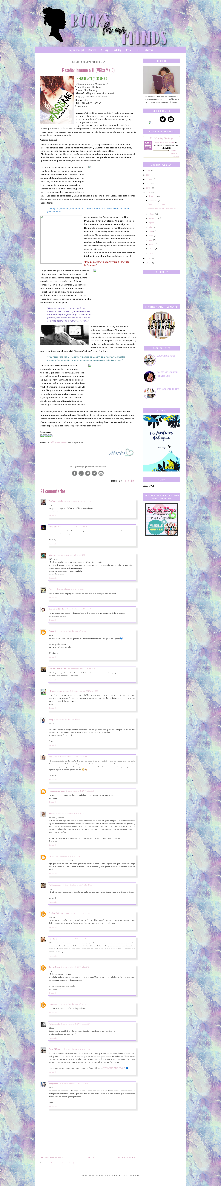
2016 (148, 258)
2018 (148, 188)
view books (175, 156)
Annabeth (53, 757)
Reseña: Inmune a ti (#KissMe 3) (162, 208)
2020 (148, 179)
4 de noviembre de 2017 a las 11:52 (70, 555)
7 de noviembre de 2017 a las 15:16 (66, 856)
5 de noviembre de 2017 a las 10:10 (68, 719)
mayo (151, 236)
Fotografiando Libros (57, 791)
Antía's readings (55, 885)
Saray (51, 719)
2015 (148, 263)
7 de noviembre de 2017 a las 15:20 (77, 885)
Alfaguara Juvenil (59, 442)
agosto (152, 223)
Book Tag (117, 50)
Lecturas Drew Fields (57, 669)
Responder (53, 515)
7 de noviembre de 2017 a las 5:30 (72, 757)
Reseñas (92, 50)
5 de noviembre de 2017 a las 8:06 (81, 669)
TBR (137, 50)
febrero (152, 249)
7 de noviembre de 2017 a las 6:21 (80, 791)
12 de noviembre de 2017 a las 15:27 (76, 1024)
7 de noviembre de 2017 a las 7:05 (72, 813)
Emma (51, 589)
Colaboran (148, 50)
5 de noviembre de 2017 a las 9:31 (84, 691)
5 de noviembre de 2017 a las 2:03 (69, 589)
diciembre (153, 196)
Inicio (91, 1157)
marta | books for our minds (164, 142)
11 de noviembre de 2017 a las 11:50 (73, 939)
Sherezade (53, 813)
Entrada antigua (126, 1157)
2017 (148, 192)
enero (151, 253)
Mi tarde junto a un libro (59, 691)
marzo (151, 244)
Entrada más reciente (52, 1157)
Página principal (76, 50)
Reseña (130, 481)
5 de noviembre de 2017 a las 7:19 (72, 631)
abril (151, 240)
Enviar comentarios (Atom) (62, 1163)
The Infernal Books (56, 609)
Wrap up (104, 50)
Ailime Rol (53, 631)
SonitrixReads (54, 967)
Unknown (53, 1004)
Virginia (52, 555)
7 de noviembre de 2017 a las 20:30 (74, 913)
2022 (148, 171)
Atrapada (53, 527)
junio (151, 231)
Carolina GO (54, 913)
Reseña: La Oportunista (157, 204)
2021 (148, 175)
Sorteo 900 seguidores (168, 389)
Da (50, 856)
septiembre (153, 218)
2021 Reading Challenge (161, 138)
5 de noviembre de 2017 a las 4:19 (79, 609)
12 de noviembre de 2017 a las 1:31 (75, 967)
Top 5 (128, 50)
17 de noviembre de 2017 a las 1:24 (75, 1049)
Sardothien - (53, 939)
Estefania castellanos (57, 501)
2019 (148, 184)
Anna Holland (54, 1049)
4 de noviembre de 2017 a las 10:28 (72, 527)
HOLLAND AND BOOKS (114, 1068)
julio (151, 227)
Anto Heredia (54, 1024)
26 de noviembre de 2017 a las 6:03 (74, 1084)
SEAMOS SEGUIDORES (166, 355)
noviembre (153, 201)
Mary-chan (53, 1084)
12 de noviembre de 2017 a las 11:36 (72, 1004)
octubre (152, 214)
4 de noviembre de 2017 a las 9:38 (80, 501)
